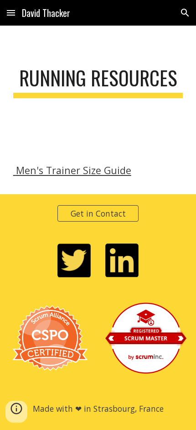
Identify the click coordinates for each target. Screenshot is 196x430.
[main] (98, 82)
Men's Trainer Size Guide (72, 170)
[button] (11, 12)
